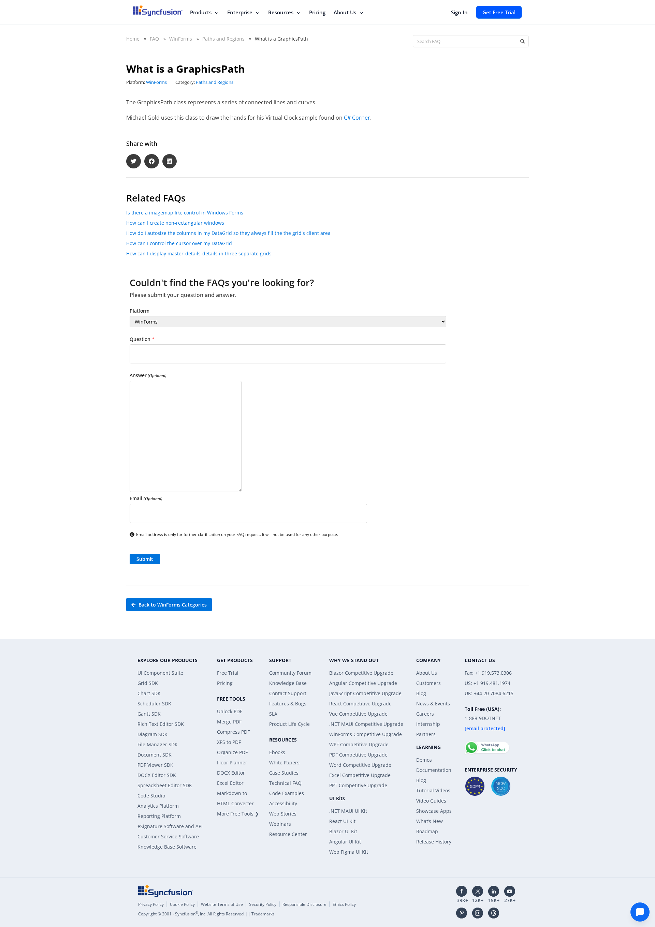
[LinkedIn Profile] (493, 891)
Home (133, 38)
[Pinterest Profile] (461, 913)
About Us (345, 12)
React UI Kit (342, 821)
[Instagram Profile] (477, 913)
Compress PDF (233, 732)
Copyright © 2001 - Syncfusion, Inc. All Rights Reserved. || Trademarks (206, 914)
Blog (421, 693)
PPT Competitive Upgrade (358, 785)
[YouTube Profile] (509, 891)
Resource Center (288, 834)
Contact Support (287, 693)
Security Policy (262, 904)
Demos (424, 760)
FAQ (154, 38)
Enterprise (239, 12)
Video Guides (431, 800)
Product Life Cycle (289, 724)
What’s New (429, 821)
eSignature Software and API (170, 826)
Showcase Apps (434, 811)
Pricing (317, 12)
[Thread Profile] (493, 913)
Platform (139, 311)
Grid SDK (147, 683)
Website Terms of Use (222, 904)
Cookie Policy (182, 904)
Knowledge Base (288, 683)
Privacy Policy (151, 904)
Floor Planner (232, 762)
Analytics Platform (158, 806)
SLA (273, 714)
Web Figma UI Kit (348, 852)
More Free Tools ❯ (238, 813)
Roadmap (427, 831)
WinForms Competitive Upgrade (365, 734)
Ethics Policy (344, 904)
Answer (148, 375)
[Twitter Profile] (477, 891)
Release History (433, 841)
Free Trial (227, 673)
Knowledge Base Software (166, 846)
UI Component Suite (160, 673)
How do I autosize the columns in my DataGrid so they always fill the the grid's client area (228, 233)
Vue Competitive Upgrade (358, 714)
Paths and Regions (223, 38)
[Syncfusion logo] (158, 10)
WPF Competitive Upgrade (359, 744)
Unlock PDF (229, 711)
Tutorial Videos (433, 790)
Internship (428, 724)
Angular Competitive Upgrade (363, 683)
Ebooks (277, 752)
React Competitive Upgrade (360, 703)
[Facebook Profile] (461, 891)
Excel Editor (230, 783)
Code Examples (286, 793)
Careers (425, 714)
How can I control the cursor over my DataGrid (179, 243)
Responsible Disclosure (304, 904)
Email (146, 498)
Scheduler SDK (154, 703)
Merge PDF (229, 721)
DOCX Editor (231, 772)
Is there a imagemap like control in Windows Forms (184, 212)
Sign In (459, 12)
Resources (280, 12)
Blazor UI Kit (343, 831)
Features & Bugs (287, 703)
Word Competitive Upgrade (360, 765)
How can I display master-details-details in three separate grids (199, 253)
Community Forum (290, 673)
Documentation (433, 770)
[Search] (522, 41)
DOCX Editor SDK (156, 775)
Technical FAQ (285, 783)
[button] (133, 161)
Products (201, 12)
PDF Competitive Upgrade (358, 754)
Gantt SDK (149, 714)
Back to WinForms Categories (172, 604)
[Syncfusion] (165, 891)
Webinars (280, 824)
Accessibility (283, 803)
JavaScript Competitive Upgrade (365, 693)
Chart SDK (149, 693)
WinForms (180, 38)
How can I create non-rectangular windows (175, 223)
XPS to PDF (229, 742)
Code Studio (151, 795)
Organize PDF (232, 752)
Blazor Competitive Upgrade (361, 673)
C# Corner (357, 117)
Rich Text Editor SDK (160, 724)
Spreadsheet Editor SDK (164, 785)
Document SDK (154, 754)
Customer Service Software (168, 836)
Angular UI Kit (345, 841)
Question (142, 339)
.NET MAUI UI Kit (348, 811)
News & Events (433, 703)
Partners (426, 734)
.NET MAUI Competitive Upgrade (366, 724)
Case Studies (284, 772)
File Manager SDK (157, 744)
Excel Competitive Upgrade (360, 775)
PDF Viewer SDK (155, 765)
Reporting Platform (159, 816)
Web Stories (282, 813)
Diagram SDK (152, 734)
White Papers (284, 762)
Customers (428, 683)
